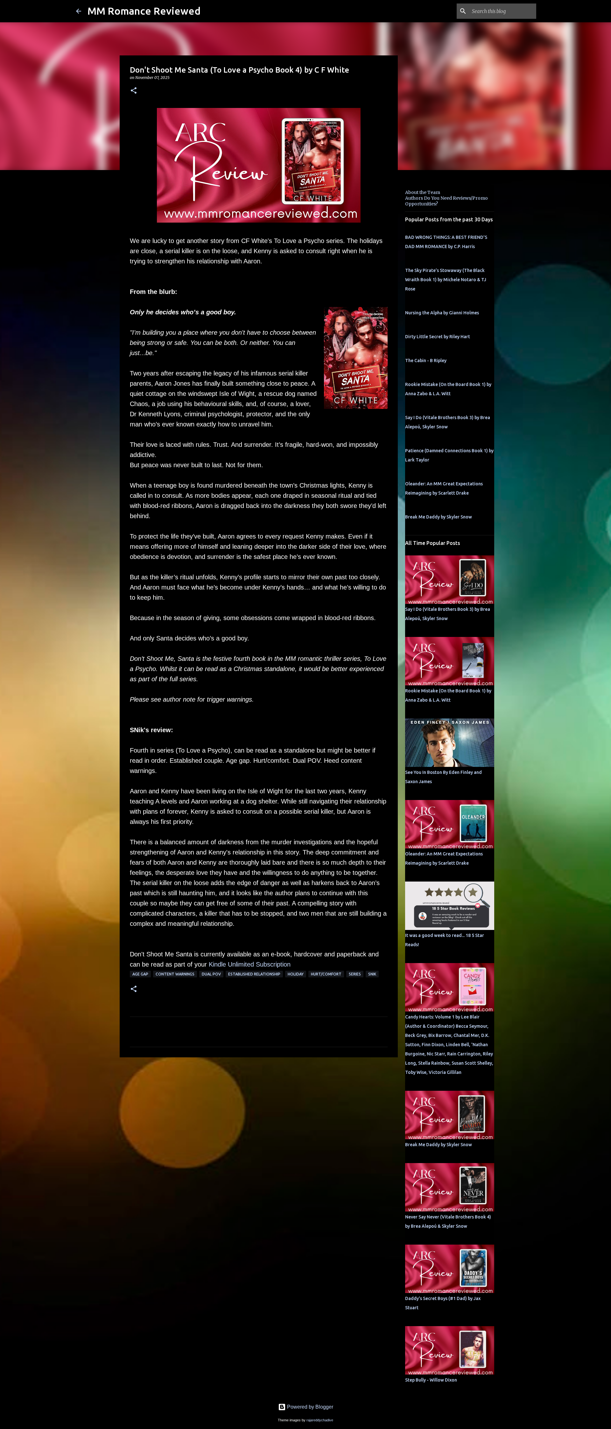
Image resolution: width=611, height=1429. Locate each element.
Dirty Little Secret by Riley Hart (437, 336)
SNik (372, 974)
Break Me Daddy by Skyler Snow (438, 516)
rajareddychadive (319, 1420)
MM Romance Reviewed (144, 11)
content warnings (175, 974)
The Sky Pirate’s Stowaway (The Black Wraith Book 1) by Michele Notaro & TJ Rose (445, 279)
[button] (133, 91)
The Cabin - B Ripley (425, 360)
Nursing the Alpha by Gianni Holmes (442, 312)
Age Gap (140, 974)
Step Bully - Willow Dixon (431, 1380)
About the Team (422, 192)
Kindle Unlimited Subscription (250, 964)
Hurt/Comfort (326, 974)
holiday (296, 974)
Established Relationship (254, 974)
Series (355, 974)
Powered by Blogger (309, 1407)
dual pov (211, 974)
